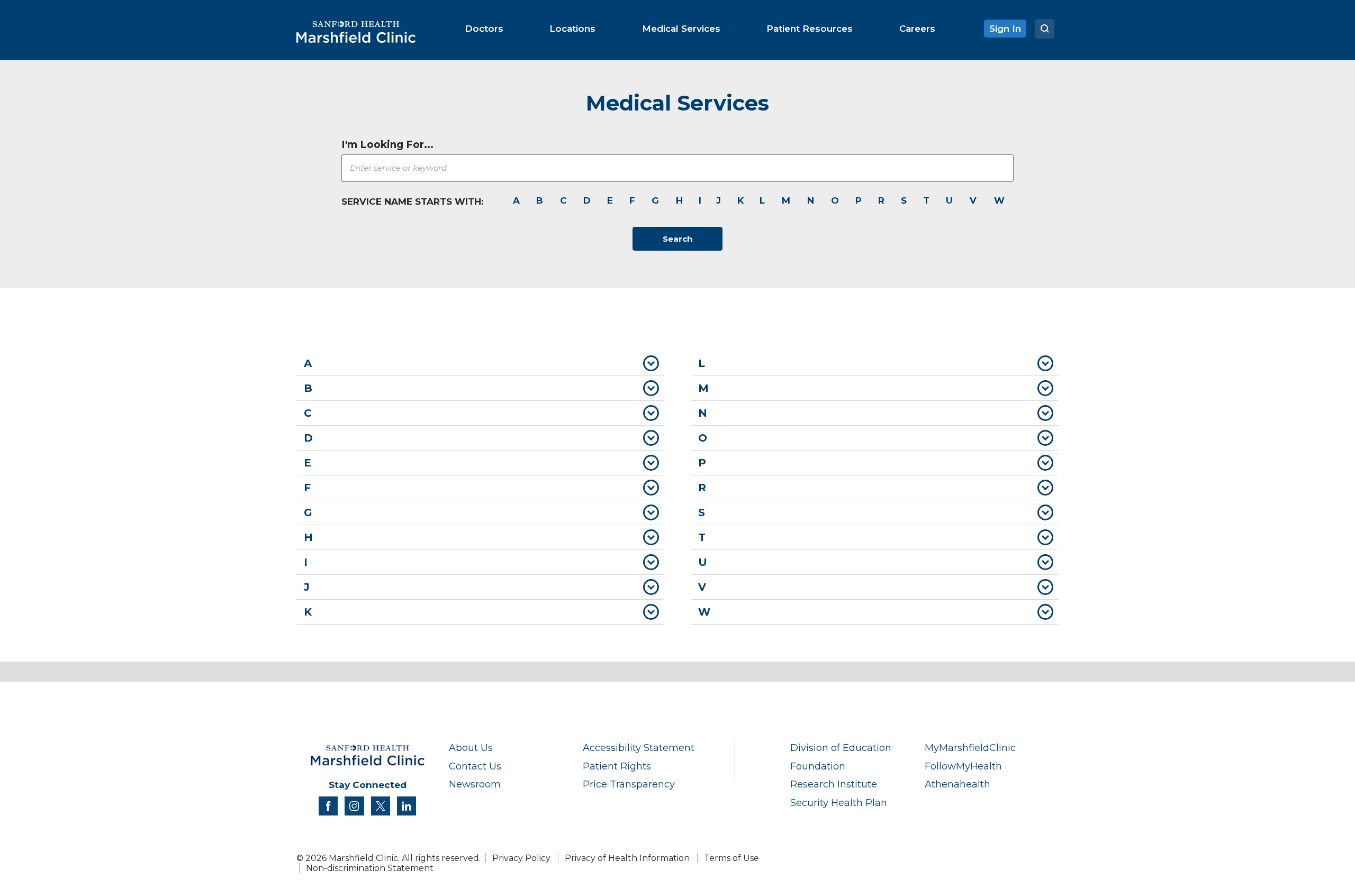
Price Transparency (629, 784)
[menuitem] (484, 29)
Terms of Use (731, 858)
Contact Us (475, 766)
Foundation (817, 766)
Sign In (1005, 28)
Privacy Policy (521, 858)
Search (677, 239)
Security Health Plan (838, 802)
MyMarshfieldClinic (970, 747)
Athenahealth (957, 784)
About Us (471, 747)
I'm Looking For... (387, 145)
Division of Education (840, 747)
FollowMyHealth (963, 766)
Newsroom (475, 784)
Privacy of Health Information (627, 858)
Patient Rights (617, 766)
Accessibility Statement (638, 747)
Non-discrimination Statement (369, 868)
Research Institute (833, 784)
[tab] (480, 363)
